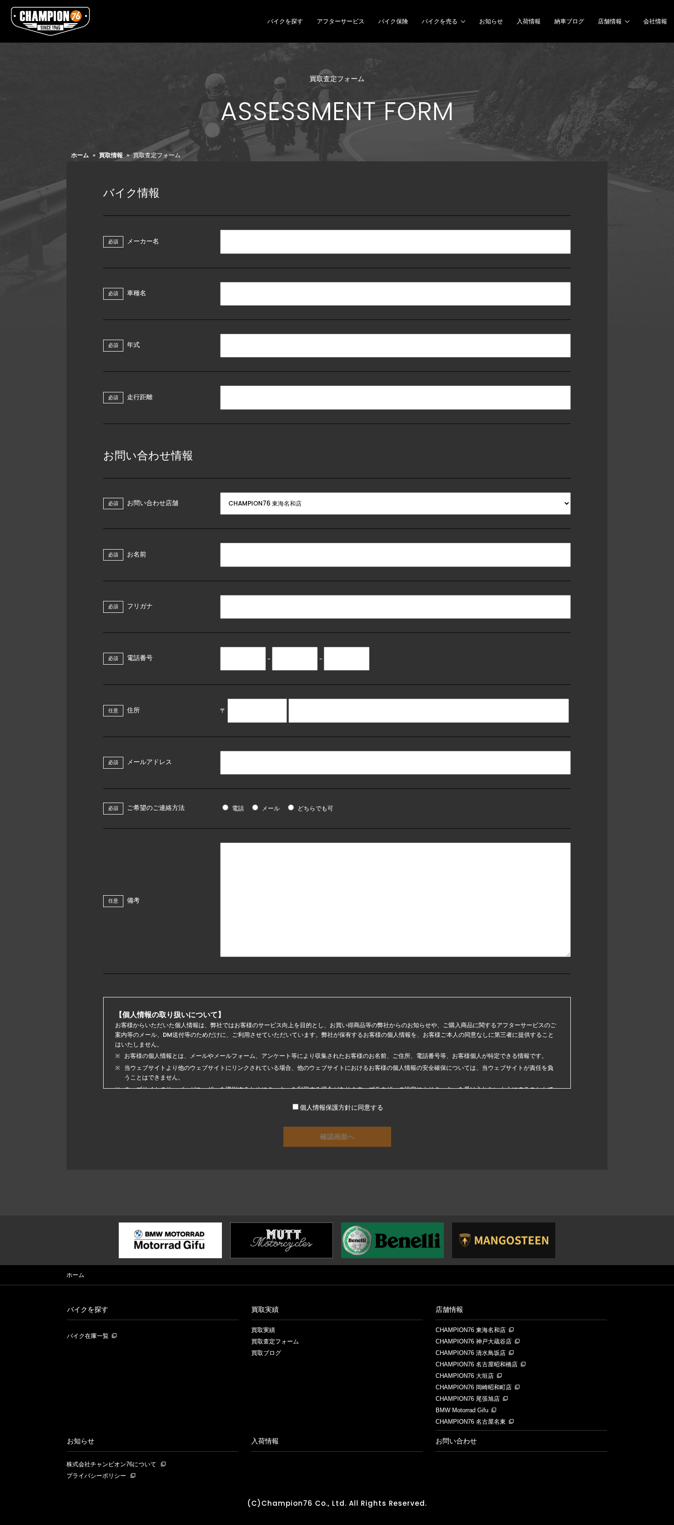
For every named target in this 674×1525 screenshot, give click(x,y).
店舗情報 (610, 21)
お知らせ (491, 21)
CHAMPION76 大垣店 (465, 1376)
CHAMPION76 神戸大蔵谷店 (474, 1341)
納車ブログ (569, 21)
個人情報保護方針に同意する (341, 1107)
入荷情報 (529, 21)
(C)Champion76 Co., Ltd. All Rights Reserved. (337, 1503)
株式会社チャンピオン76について (111, 1464)
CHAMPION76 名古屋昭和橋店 (477, 1364)
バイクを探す (285, 21)
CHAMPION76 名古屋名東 (471, 1422)
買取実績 (265, 1309)
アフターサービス (341, 21)
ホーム (80, 155)
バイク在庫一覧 (88, 1336)
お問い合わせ (456, 1441)
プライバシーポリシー (96, 1475)
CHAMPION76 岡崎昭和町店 (474, 1387)
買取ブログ (266, 1353)
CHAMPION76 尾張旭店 (468, 1399)
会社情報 (655, 21)
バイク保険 (393, 21)
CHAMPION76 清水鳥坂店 (471, 1353)
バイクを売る (440, 21)
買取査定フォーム (275, 1341)
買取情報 (111, 155)
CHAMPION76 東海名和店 (471, 1330)
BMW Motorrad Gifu (462, 1410)
